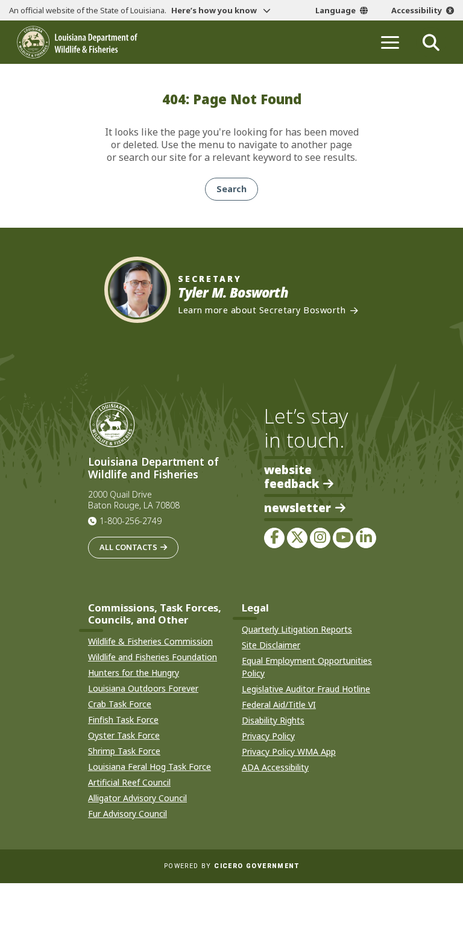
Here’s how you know (215, 10)
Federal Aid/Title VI (279, 704)
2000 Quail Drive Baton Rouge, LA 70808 (134, 500)
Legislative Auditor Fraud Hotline (306, 689)
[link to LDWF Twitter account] (297, 538)
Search (231, 189)
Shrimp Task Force (124, 751)
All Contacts (128, 547)
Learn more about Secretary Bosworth (261, 310)
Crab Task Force (119, 704)
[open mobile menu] (390, 42)
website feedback (291, 476)
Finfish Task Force (123, 719)
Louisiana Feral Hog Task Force (149, 766)
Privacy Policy (268, 736)
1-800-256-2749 (130, 521)
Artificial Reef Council (129, 782)
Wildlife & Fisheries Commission (150, 641)
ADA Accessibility (275, 767)
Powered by (231, 866)
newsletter (297, 508)
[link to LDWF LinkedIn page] (366, 538)
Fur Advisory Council (127, 813)
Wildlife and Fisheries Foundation (152, 657)
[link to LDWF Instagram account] (320, 538)
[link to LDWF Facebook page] (274, 538)
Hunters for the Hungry (133, 672)
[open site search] (431, 42)
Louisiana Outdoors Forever (143, 688)
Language (335, 10)
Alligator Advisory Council (137, 798)
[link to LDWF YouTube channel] (343, 538)
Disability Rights (273, 720)
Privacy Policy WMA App (289, 751)
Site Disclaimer (271, 645)
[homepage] (77, 42)
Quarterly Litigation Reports (297, 629)
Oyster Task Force (124, 735)
